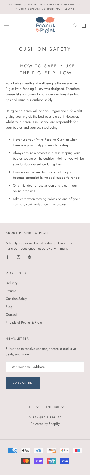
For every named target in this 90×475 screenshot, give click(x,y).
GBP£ (31, 407)
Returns (11, 290)
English (52, 407)
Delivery (11, 283)
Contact (11, 314)
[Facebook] (7, 256)
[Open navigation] (6, 25)
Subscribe (23, 383)
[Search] (75, 25)
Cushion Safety (16, 298)
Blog (9, 306)
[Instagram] (18, 256)
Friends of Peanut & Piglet (24, 322)
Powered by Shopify (45, 423)
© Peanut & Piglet (45, 417)
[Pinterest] (29, 256)
